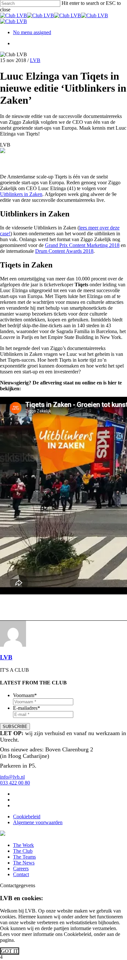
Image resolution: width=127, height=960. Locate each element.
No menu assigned (32, 32)
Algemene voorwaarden (38, 822)
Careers (21, 868)
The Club (23, 851)
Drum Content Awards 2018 (64, 251)
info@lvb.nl (12, 777)
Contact (21, 874)
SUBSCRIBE (15, 726)
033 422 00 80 (15, 782)
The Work (23, 845)
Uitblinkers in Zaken (21, 194)
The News (24, 862)
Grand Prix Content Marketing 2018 (82, 245)
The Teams (24, 857)
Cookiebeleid (26, 816)
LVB (35, 60)
